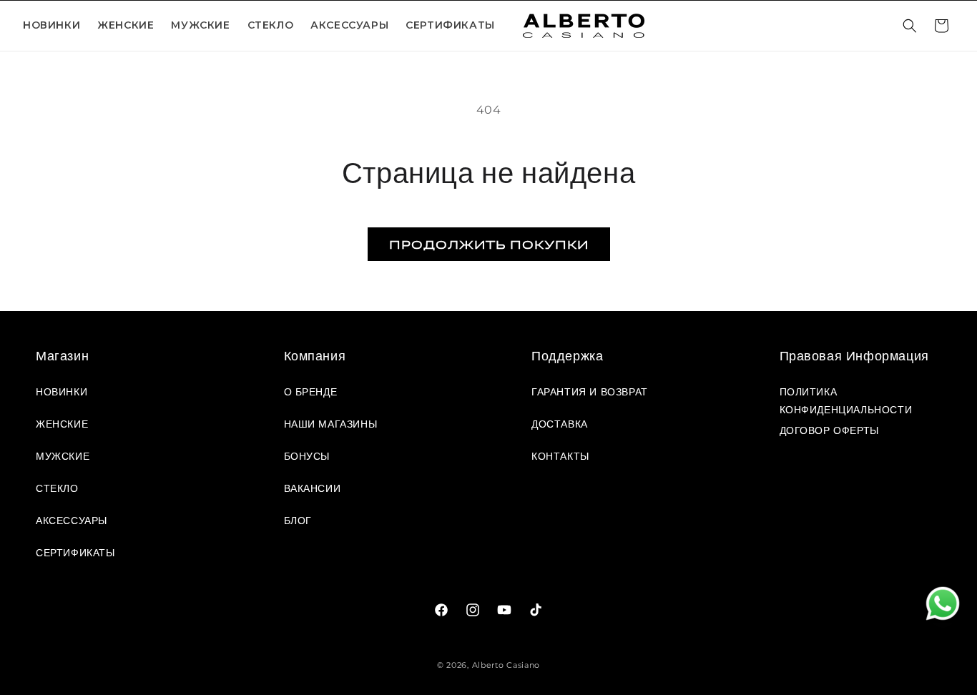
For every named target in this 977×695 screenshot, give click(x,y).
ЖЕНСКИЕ (62, 424)
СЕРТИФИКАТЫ (450, 25)
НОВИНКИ (51, 25)
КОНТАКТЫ (560, 456)
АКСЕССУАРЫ (349, 25)
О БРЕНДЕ (311, 391)
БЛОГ (298, 520)
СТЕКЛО (270, 25)
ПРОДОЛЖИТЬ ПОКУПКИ (489, 244)
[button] (125, 25)
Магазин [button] (62, 356)
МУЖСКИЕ (62, 456)
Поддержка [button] (567, 356)
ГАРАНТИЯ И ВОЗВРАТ (589, 391)
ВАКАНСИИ (312, 488)
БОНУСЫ (307, 456)
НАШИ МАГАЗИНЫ (331, 424)
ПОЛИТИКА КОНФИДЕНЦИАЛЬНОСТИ (846, 398)
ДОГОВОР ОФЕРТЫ (829, 430)
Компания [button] (315, 356)
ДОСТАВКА (559, 424)
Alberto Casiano (506, 665)
